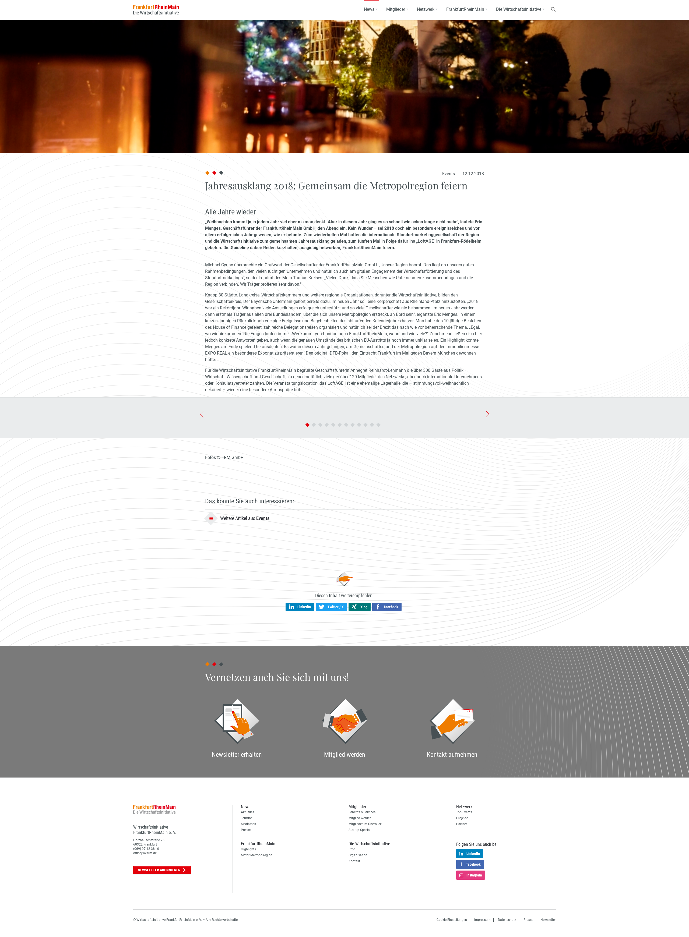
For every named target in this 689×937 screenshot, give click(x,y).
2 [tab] (314, 424)
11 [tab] (372, 424)
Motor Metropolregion (256, 855)
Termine (246, 818)
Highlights (248, 849)
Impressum (482, 920)
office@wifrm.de (145, 853)
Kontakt (354, 861)
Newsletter (159, 870)
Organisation (358, 855)
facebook (473, 864)
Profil (352, 849)
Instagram (474, 875)
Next (487, 413)
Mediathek (248, 824)
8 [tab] (352, 424)
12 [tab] (378, 424)
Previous (202, 413)
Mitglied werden (360, 818)
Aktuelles (247, 812)
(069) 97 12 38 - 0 (146, 849)
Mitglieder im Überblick (365, 824)
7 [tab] (346, 424)
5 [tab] (333, 424)
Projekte (462, 818)
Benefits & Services (362, 812)
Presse (246, 830)
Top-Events (464, 812)
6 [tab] (339, 424)
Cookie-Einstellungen (452, 920)
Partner (461, 824)
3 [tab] (320, 424)
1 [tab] (307, 424)
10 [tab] (365, 424)
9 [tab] (359, 424)
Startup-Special (360, 830)
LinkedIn (473, 853)
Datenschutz (507, 920)
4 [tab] (326, 424)
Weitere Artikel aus (244, 518)
